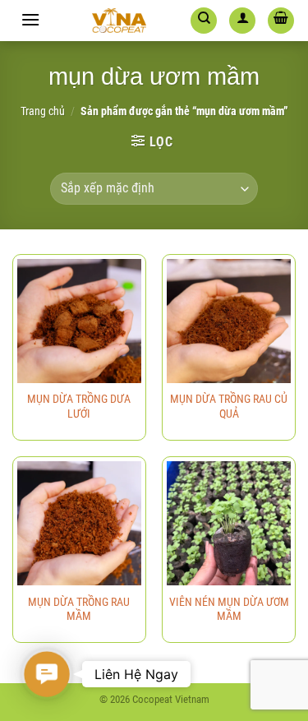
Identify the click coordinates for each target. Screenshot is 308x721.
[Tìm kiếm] (204, 20)
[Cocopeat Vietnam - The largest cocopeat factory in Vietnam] (119, 20)
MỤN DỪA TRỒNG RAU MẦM (79, 609)
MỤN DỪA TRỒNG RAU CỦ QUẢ (228, 406)
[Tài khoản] (242, 20)
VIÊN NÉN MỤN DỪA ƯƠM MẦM (229, 609)
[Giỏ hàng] (281, 20)
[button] (47, 674)
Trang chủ (43, 111)
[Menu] (30, 19)
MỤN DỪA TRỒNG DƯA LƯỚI (79, 406)
